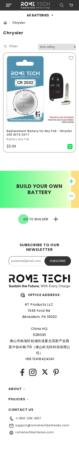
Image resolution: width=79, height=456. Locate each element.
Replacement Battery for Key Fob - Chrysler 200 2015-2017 (39, 132)
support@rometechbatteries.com (42, 425)
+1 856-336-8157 (28, 418)
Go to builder (35, 219)
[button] (8, 5)
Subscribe (58, 261)
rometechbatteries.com (34, 432)
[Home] (5, 23)
